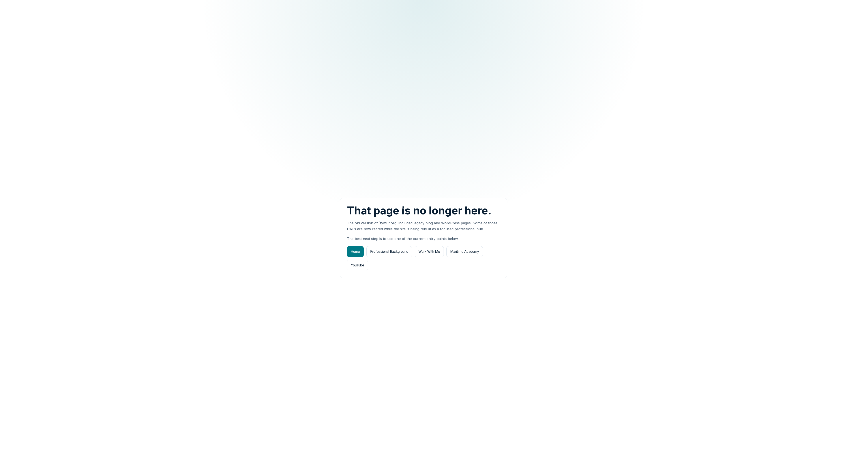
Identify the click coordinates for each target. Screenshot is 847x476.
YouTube (357, 265)
